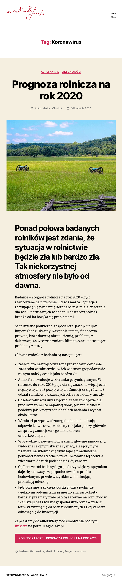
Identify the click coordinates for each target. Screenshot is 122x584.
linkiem (21, 526)
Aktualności (71, 71)
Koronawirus (37, 551)
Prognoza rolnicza (75, 551)
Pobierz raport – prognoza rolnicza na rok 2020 (58, 538)
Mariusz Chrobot (52, 108)
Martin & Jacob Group (32, 575)
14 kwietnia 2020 (81, 108)
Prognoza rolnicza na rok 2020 (61, 90)
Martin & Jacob (54, 551)
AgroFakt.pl (50, 71)
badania (24, 551)
